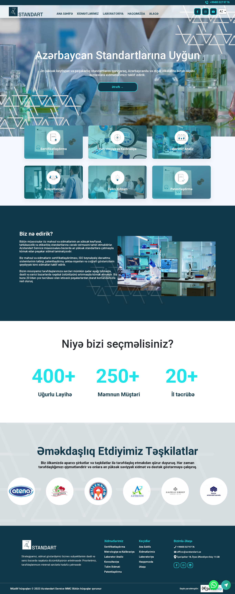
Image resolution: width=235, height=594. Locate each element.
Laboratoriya (113, 13)
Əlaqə (153, 13)
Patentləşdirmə (113, 571)
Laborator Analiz (113, 556)
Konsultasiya (111, 561)
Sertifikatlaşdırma (114, 546)
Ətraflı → (117, 87)
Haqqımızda (136, 13)
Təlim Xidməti (112, 566)
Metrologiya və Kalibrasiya (119, 551)
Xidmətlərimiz (88, 13)
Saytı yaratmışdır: (189, 588)
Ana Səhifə (65, 13)
